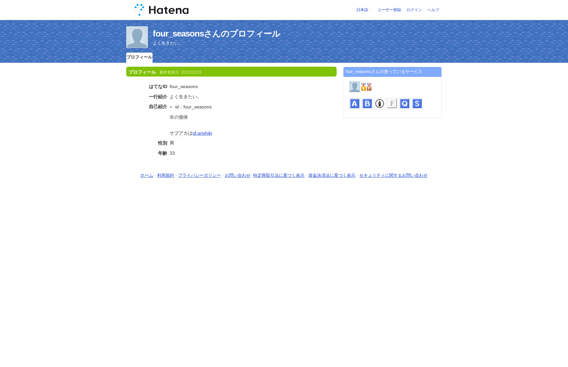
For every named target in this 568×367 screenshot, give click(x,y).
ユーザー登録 (389, 10)
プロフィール (139, 57)
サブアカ (179, 133)
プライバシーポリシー (199, 175)
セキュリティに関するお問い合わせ (393, 175)
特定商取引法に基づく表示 (278, 175)
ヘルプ (433, 10)
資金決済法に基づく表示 (331, 175)
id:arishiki (202, 133)
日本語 (362, 10)
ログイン (414, 10)
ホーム (146, 175)
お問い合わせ (237, 175)
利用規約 (165, 175)
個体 (183, 117)
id (177, 106)
